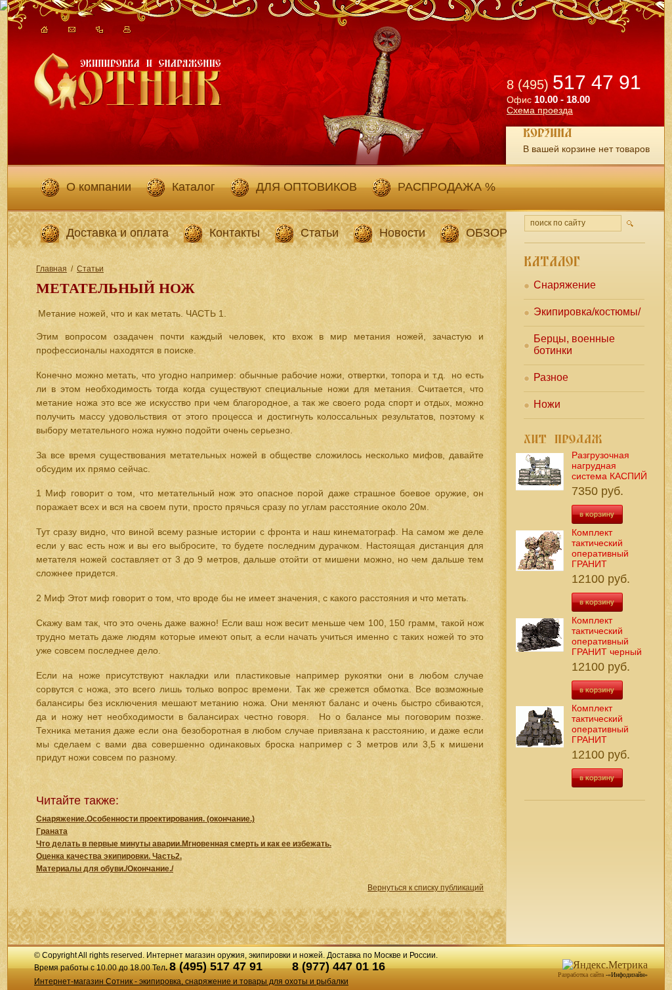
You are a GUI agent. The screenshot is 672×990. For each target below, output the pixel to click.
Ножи (547, 404)
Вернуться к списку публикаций (426, 887)
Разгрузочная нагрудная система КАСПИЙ (609, 465)
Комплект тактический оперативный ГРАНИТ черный (607, 636)
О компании (98, 186)
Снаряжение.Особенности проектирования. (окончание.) (145, 818)
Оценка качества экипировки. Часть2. (109, 856)
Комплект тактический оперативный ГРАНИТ (600, 548)
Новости (402, 232)
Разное (551, 377)
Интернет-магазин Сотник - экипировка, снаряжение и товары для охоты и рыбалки (191, 981)
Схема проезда (540, 110)
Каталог (193, 186)
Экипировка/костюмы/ (587, 311)
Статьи (320, 232)
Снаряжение (565, 284)
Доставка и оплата (117, 232)
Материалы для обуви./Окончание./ (104, 868)
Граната (52, 831)
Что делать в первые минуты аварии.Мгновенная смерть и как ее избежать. (183, 843)
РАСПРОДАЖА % (446, 186)
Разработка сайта (581, 974)
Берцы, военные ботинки (574, 344)
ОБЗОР (486, 232)
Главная (51, 268)
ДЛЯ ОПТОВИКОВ (306, 186)
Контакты (234, 232)
